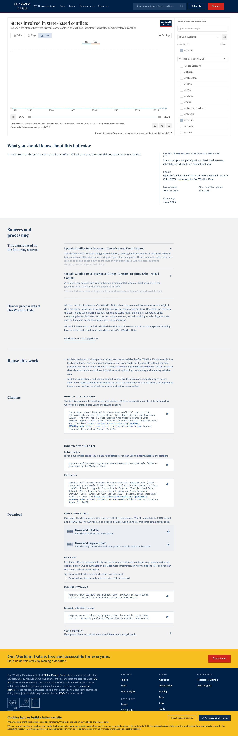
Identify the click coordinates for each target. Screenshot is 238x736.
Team (161, 697)
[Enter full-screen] (169, 125)
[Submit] (181, 6)
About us (164, 680)
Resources (85, 6)
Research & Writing (207, 680)
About (101, 6)
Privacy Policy (102, 729)
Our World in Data (22, 6)
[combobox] (159, 6)
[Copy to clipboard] (163, 414)
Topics (124, 680)
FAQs (62, 693)
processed (184, 179)
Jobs (161, 703)
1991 (21, 117)
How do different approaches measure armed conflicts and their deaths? (136, 133)
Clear (223, 44)
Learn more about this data (111, 124)
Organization (166, 685)
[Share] (162, 125)
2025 (167, 117)
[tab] (18, 35)
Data (62, 6)
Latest (72, 6)
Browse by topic (47, 6)
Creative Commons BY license (94, 383)
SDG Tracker (128, 710)
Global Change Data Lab (57, 675)
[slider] (29, 116)
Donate (216, 6)
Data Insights (128, 691)
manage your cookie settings (126, 729)
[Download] (155, 125)
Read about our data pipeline (79, 338)
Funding (163, 691)
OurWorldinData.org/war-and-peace (27, 127)
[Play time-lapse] (13, 117)
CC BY (48, 127)
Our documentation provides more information (106, 566)
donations (53, 722)
